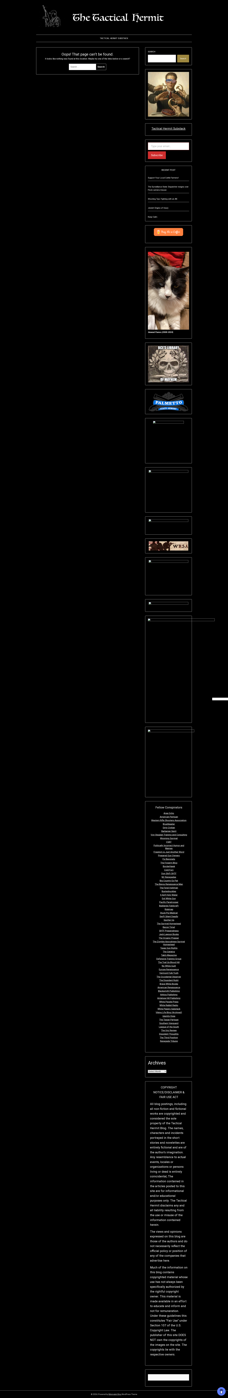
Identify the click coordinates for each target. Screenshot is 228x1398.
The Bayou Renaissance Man (169, 884)
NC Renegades (169, 877)
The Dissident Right (169, 980)
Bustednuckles (169, 891)
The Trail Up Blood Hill (169, 962)
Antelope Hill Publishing (168, 998)
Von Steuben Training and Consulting (169, 834)
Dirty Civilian (169, 827)
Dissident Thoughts (169, 1034)
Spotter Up (169, 920)
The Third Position (169, 1037)
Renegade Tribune (169, 1041)
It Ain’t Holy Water (169, 895)
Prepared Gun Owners (169, 855)
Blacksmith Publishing (169, 991)
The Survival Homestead (169, 923)
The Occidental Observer (169, 976)
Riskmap (169, 909)
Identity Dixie (168, 1016)
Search (151, 51)
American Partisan (169, 816)
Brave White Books (169, 984)
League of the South (169, 1026)
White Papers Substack (169, 1009)
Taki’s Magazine (169, 955)
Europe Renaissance (169, 969)
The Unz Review (169, 1030)
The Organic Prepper (169, 938)
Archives (157, 1063)
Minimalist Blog (115, 1394)
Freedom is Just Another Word (169, 852)
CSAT (169, 842)
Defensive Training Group (168, 958)
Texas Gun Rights (168, 948)
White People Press (168, 1001)
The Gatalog (169, 951)
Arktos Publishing (168, 994)
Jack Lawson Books (169, 934)
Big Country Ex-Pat (169, 880)
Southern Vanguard (168, 1023)
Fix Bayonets (169, 859)
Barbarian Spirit (168, 831)
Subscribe (157, 155)
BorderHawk (169, 866)
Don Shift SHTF (168, 873)
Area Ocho (169, 813)
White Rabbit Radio (169, 1005)
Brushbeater (169, 824)
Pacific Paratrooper (168, 902)
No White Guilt (169, 966)
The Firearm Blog (168, 862)
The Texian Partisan (169, 1019)
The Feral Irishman (169, 887)
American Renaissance (169, 987)
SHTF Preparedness (169, 930)
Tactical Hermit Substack (114, 38)
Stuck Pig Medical (169, 913)
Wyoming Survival (169, 838)
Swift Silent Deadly (169, 916)
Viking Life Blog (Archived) (169, 1012)
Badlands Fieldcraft (169, 905)
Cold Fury (169, 870)
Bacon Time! (169, 927)
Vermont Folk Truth (168, 973)
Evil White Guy (169, 898)
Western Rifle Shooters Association (168, 820)
